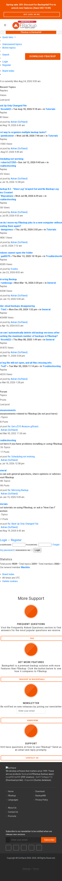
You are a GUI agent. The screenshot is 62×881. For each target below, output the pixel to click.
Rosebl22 (6, 109)
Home (11, 791)
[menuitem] (12, 44)
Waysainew (7, 196)
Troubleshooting (52, 366)
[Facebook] (8, 847)
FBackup (12, 795)
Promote (12, 816)
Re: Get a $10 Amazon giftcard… (24, 426)
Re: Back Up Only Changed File (23, 523)
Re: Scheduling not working (21, 456)
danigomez (7, 229)
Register (16, 540)
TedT (4, 366)
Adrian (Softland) (19, 121)
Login (3, 540)
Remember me (23, 550)
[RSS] (39, 847)
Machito (25, 567)
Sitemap (26, 869)
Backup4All (40, 795)
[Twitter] (16, 847)
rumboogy (6, 282)
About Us (12, 808)
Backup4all (27, 774)
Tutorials (50, 109)
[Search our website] (59, 24)
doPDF (18, 777)
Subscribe (48, 839)
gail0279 (5, 256)
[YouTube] (31, 847)
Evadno (14, 269)
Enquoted (29, 780)
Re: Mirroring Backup (18, 490)
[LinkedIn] (24, 847)
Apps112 (48, 777)
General (51, 282)
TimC (4, 309)
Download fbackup (43, 56)
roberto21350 (8, 162)
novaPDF (10, 777)
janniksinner (7, 135)
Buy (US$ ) (32, 14)
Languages (13, 800)
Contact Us (13, 812)
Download (40, 791)
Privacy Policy (41, 800)
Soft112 (39, 777)
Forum (36, 869)
